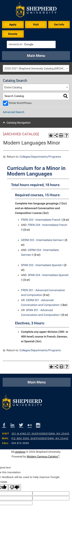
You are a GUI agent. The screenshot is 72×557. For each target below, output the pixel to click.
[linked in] (15, 425)
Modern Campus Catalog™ (43, 456)
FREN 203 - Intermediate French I (41, 219)
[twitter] (23, 425)
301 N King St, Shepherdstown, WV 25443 (40, 433)
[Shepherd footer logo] (22, 403)
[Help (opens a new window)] (66, 135)
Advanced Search (13, 112)
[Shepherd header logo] (36, 10)
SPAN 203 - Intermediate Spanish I (42, 265)
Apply (12, 24)
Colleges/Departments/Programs (40, 156)
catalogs (20, 451)
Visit (36, 24)
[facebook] (6, 425)
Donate (12, 33)
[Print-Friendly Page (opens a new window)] (61, 135)
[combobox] (36, 68)
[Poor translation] (14, 487)
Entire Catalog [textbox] (13, 87)
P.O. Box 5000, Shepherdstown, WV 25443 (39, 438)
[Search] (65, 96)
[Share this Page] (56, 135)
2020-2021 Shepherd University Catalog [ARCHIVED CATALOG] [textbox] (36, 68)
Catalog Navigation (19, 122)
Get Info (59, 24)
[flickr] (32, 425)
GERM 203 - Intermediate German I (42, 240)
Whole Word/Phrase (20, 102)
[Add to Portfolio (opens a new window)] (51, 135)
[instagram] (40, 425)
